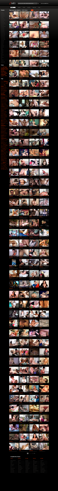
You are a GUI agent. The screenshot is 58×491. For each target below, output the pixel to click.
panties (2, 146)
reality (5, 150)
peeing (4, 147)
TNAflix (2, 73)
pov (1, 149)
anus (3, 83)
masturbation (3, 138)
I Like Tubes (2, 21)
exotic (5, 113)
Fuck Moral (41, 460)
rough (2, 152)
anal (7, 82)
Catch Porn (19, 470)
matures (2, 139)
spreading (4, 157)
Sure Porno (41, 465)
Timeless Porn (12, 464)
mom (1, 140)
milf (7, 139)
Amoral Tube (12, 469)
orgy (1, 145)
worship (7, 169)
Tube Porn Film (3, 35)
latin (3, 134)
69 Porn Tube (2, 14)
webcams (2, 168)
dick (5, 108)
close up (2, 102)
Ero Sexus (2, 17)
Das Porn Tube (3, 61)
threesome (3, 163)
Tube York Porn (42, 468)
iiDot (18, 464)
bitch (6, 91)
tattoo (4, 161)
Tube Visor (19, 460)
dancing (4, 107)
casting (2, 100)
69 (5, 80)
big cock (2, 90)
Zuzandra (11, 461)
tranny (6, 165)
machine (4, 136)
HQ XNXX (26, 470)
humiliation (2, 130)
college (2, 103)
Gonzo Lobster (12, 470)
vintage (4, 167)
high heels (2, 127)
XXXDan (30, 48)
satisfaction (6, 152)
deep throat (2, 108)
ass (4, 84)
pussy (2, 150)
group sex (3, 123)
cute (7, 106)
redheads (2, 151)
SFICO (2, 48)
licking (5, 135)
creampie (2, 105)
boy (6, 96)
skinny (2, 154)
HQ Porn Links (3, 62)
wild (5, 169)
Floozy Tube (2, 18)
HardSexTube (4, 68)
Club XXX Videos (35, 465)
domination (2, 110)
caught (4, 100)
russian (4, 152)
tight (7, 163)
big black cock (5, 89)
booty (2, 96)
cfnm (1, 101)
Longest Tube (34, 7)
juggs (1, 133)
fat (6, 114)
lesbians (2, 135)
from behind (2, 118)
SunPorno (3, 71)
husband (5, 130)
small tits (2, 155)
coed (5, 102)
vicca (1, 167)
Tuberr (34, 460)
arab (5, 83)
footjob (6, 117)
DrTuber (5, 67)
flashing (2, 117)
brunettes (3, 98)
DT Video (2, 52)
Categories (19, 7)
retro (4, 151)
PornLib (10, 374)
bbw (1, 88)
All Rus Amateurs (27, 468)
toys (4, 165)
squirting (2, 158)
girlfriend (2, 121)
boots (6, 95)
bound (5, 96)
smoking (4, 155)
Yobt (6, 75)
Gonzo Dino (19, 465)
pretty (3, 149)
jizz (6, 132)
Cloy (1, 58)
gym (5, 123)
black (4, 92)
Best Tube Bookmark (35, 470)
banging (5, 86)
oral (4, 144)
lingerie (2, 136)
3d (4, 80)
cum (7, 105)
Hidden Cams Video (42, 470)
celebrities (6, 100)
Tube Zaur (2, 43)
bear (7, 88)
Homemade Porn (42, 464)
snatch (7, 155)
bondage (2, 95)
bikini (1, 91)
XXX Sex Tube (27, 464)
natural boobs (3, 142)
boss (3, 96)
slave (4, 154)
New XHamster (27, 465)
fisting (6, 116)
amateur (6, 81)
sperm (2, 157)
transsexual (2, 166)
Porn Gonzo (2, 13)
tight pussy (2, 164)
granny (5, 122)
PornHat (20, 48)
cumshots (3, 106)
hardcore (3, 125)
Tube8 (5, 73)
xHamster (3, 74)
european (2, 113)
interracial (2, 131)
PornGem (40, 19)
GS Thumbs (11, 465)
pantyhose (4, 146)
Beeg (2, 67)
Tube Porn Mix (3, 36)
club (3, 102)
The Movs (2, 12)
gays (2, 120)
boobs (5, 95)
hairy (7, 123)
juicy (3, 133)
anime (2, 83)
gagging (2, 119)
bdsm (3, 88)
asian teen (2, 84)
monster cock (2, 141)
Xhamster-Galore (12, 468)
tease (2, 162)
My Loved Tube (3, 22)
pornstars (4, 148)
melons (5, 139)
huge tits (5, 129)
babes (2, 86)
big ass (2, 89)
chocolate (6, 101)
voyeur (6, 167)
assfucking (2, 85)
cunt (5, 106)
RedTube (2, 70)
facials (5, 114)
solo (4, 156)
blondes (2, 93)
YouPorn (2, 76)
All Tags (39, 7)
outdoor (6, 145)
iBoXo (18, 461)
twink (5, 166)
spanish (6, 156)
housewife (6, 128)
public (5, 149)
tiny (4, 164)
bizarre (2, 92)
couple (2, 104)
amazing (2, 82)
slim (5, 154)
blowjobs (3, 94)
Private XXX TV (35, 469)
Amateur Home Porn (13, 460)
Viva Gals (2, 44)
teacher (6, 161)
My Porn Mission (35, 461)
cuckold (5, 105)
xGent (41, 461)
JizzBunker (11, 19)
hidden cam (4, 126)
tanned (2, 161)
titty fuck (2, 165)
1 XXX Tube (26, 469)
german (4, 120)
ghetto (6, 120)
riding (6, 151)
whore (2, 169)
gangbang (4, 119)
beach (5, 88)
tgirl (6, 162)
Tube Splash (2, 40)
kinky (5, 133)
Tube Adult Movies (3, 26)
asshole (5, 85)
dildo (7, 108)
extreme (2, 114)
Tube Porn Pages (3, 39)
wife (3, 169)
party (2, 147)
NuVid (2, 69)
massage (2, 137)
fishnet (4, 116)
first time (2, 116)
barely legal (2, 87)
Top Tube (24, 7)
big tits (5, 90)
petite (5, 147)
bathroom (5, 87)
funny (5, 118)
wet (5, 168)
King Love (2, 57)
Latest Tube (28, 7)
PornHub (6, 69)
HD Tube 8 (26, 460)
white (7, 168)
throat (6, 163)
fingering (5, 115)
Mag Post (2, 49)
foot (4, 117)
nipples (6, 142)
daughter (6, 107)
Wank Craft (26, 461)
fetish (2, 115)
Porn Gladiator (20, 469)
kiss (6, 133)
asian (7, 83)
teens (4, 162)
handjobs (2, 124)
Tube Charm (2, 27)
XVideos (2, 75)
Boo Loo (2, 53)
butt (1, 99)
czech (1, 107)
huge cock (2, 129)
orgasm (6, 144)
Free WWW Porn (35, 468)
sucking (2, 160)
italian (5, 131)
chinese (4, 101)
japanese (2, 132)
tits (5, 164)
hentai (2, 126)
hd (6, 125)
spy (6, 157)
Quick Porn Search (20, 468)
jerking (5, 132)
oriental (4, 145)
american (5, 82)
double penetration (3, 111)
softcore (2, 156)
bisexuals (4, 91)
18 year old (2, 80)
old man (2, 144)
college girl (4, 103)
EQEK (33, 464)
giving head (5, 121)
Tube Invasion (2, 30)
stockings (5, 158)
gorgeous (2, 122)
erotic (3, 112)
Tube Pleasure (3, 31)
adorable (2, 81)
